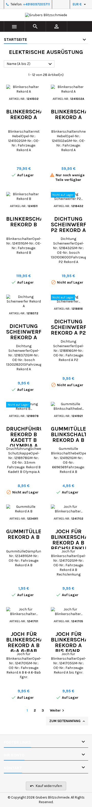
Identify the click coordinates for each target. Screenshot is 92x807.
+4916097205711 (36, 4)
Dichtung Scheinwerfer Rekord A (27, 332)
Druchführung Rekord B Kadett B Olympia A (28, 437)
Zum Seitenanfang (67, 721)
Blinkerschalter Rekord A (31, 114)
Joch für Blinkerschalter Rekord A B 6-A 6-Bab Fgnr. (31, 645)
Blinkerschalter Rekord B (31, 222)
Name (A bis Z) (30, 64)
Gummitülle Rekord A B (23, 534)
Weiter (57, 710)
